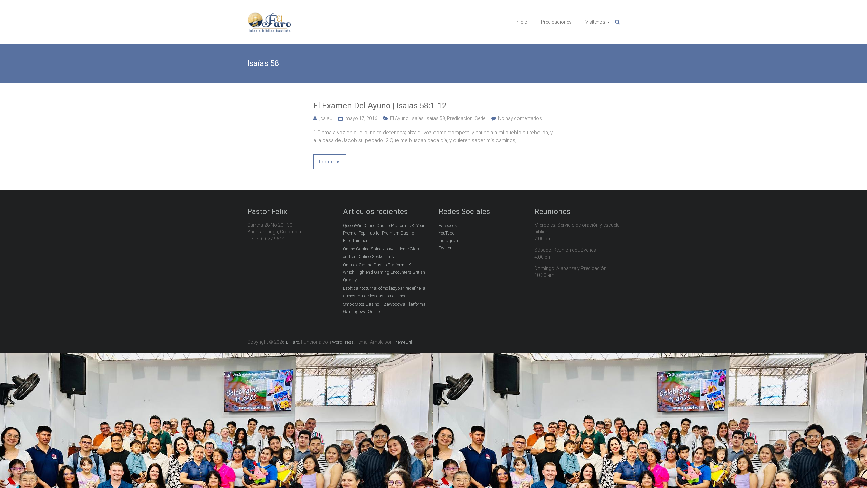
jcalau (325, 118)
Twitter (445, 247)
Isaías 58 (435, 118)
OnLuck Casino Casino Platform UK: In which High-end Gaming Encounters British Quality (384, 272)
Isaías (417, 118)
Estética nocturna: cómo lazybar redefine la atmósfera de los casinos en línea (384, 292)
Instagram (449, 240)
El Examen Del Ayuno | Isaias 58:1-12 (379, 105)
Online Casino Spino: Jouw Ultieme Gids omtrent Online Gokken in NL (381, 252)
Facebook (448, 225)
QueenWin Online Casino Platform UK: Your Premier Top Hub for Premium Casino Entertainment (384, 233)
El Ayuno (399, 118)
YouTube (446, 233)
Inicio (521, 22)
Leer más (330, 162)
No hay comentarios (520, 118)
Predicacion (460, 118)
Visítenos (595, 22)
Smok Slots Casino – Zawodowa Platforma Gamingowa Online (384, 308)
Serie (480, 118)
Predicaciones (556, 22)
